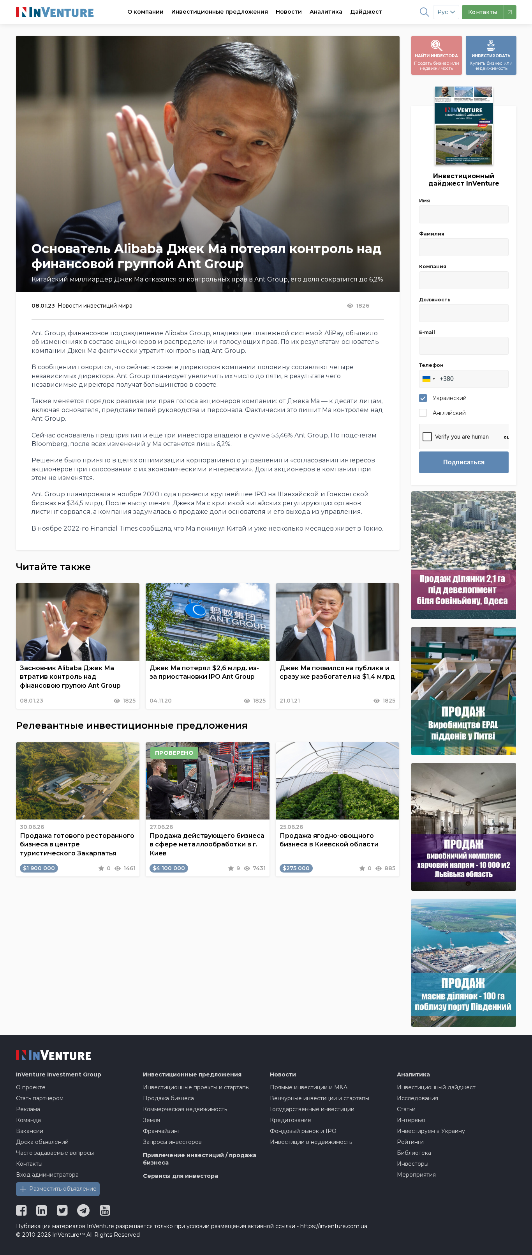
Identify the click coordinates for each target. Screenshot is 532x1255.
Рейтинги (410, 1141)
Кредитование (290, 1120)
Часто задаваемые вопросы (55, 1152)
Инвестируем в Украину (431, 1131)
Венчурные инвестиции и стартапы (319, 1098)
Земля (151, 1120)
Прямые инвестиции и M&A (308, 1087)
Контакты (29, 1163)
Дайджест (366, 11)
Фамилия (431, 234)
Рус (442, 12)
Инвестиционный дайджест (436, 1087)
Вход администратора (47, 1174)
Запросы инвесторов (172, 1141)
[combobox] (428, 379)
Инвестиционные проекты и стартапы (196, 1087)
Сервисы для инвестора (180, 1175)
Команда (28, 1120)
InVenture (58, 1074)
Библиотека (414, 1152)
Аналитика (326, 11)
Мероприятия (416, 1174)
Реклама (28, 1109)
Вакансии (29, 1131)
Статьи (406, 1109)
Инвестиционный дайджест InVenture (463, 179)
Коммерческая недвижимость (185, 1109)
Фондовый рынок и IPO (303, 1131)
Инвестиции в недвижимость (311, 1141)
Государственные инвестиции (312, 1109)
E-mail (427, 332)
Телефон (431, 365)
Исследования (417, 1098)
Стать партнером (39, 1098)
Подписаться (463, 462)
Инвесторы (412, 1163)
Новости (289, 11)
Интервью (411, 1120)
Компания (432, 266)
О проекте (31, 1087)
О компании (145, 11)
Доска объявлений (42, 1141)
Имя (424, 201)
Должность (435, 300)
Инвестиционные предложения (219, 11)
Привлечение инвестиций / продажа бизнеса (199, 1159)
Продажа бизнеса (168, 1098)
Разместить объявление (63, 1188)
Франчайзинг (161, 1131)
